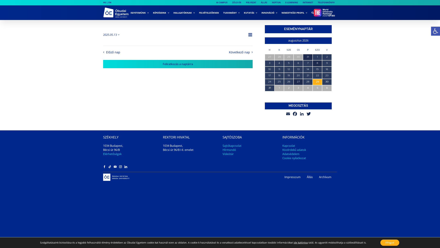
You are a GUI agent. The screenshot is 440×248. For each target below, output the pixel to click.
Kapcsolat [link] (288, 146)
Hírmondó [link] (229, 150)
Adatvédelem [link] (290, 154)
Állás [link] (310, 177)
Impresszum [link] (292, 177)
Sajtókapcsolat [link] (232, 146)
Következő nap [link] (239, 52)
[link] (435, 31)
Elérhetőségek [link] (112, 154)
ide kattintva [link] (301, 242)
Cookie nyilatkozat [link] (294, 158)
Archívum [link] (325, 177)
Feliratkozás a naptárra (178, 64)
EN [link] (109, 2)
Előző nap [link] (113, 52)
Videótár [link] (228, 154)
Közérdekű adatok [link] (294, 150)
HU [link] (104, 2)
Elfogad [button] (390, 242)
